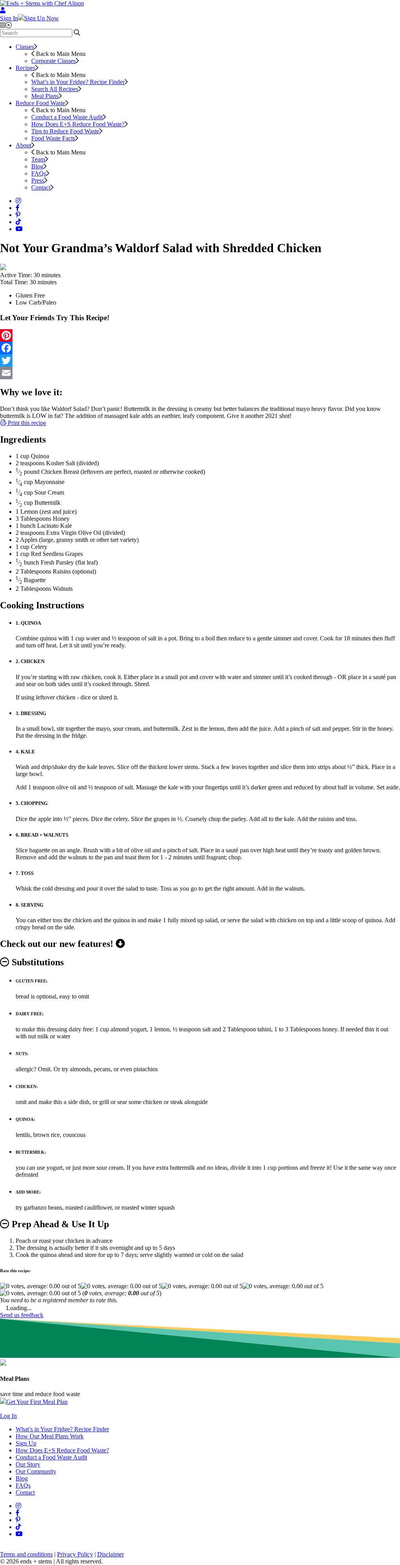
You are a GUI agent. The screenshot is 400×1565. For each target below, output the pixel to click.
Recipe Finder (78, 82)
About (23, 145)
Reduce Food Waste (40, 103)
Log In (8, 1416)
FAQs (38, 173)
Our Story (28, 1464)
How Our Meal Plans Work (50, 1436)
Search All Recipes (54, 89)
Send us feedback (21, 1315)
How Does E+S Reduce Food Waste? (78, 124)
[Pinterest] (200, 335)
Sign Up (26, 1443)
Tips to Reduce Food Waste (65, 131)
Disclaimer (110, 1554)
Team (38, 159)
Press (37, 180)
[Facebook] (200, 348)
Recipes (25, 68)
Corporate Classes (53, 60)
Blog (37, 166)
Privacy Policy (75, 1554)
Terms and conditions (26, 1554)
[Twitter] (200, 360)
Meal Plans (45, 96)
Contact (40, 187)
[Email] (200, 373)
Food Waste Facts (53, 138)
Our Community (36, 1471)
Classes (25, 46)
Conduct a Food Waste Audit (67, 117)
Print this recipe (26, 422)
